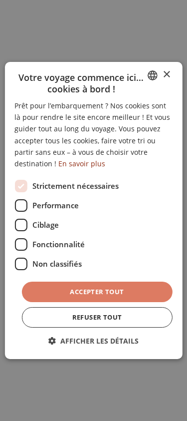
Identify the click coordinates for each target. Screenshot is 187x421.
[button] (93, 341)
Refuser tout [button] (97, 317)
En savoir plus (81, 163)
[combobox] (153, 75)
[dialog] (93, 211)
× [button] (166, 74)
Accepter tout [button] (97, 291)
